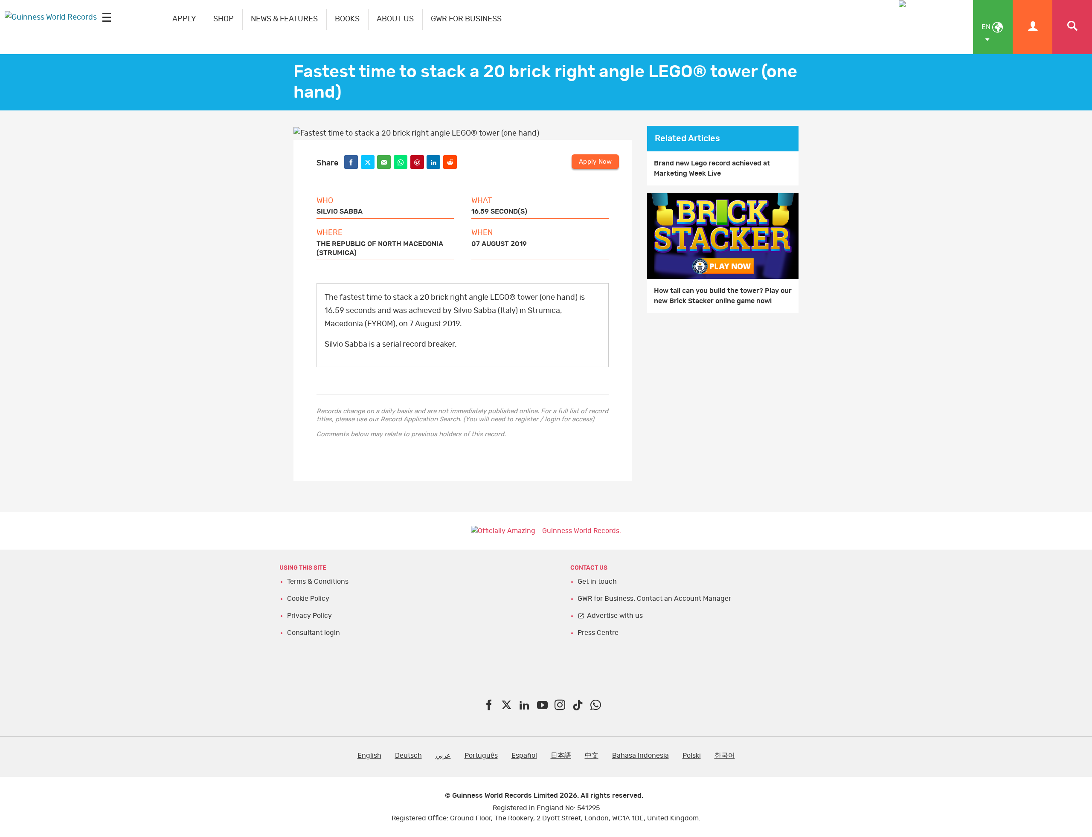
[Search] (1072, 27)
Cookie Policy (308, 598)
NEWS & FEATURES (284, 19)
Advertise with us (615, 615)
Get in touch (597, 581)
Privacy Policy (309, 615)
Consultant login (313, 632)
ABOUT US (395, 19)
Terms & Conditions (318, 581)
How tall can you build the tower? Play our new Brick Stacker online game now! (723, 295)
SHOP (223, 19)
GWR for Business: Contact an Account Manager (654, 598)
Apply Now (595, 162)
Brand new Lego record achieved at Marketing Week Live (712, 168)
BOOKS (347, 19)
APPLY (184, 19)
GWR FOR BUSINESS (466, 19)
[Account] (1032, 27)
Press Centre (598, 632)
